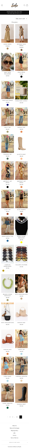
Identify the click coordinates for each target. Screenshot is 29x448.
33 (16, 417)
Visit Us (14, 435)
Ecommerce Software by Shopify (14, 446)
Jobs (14, 433)
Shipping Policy (14, 430)
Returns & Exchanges (14, 428)
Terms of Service (14, 438)
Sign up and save (14, 442)
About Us (14, 425)
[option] (14, 12)
